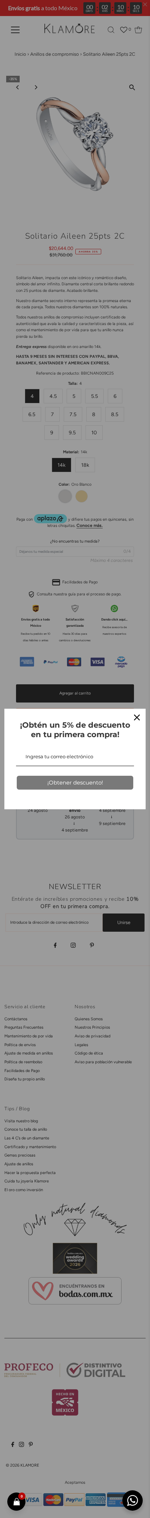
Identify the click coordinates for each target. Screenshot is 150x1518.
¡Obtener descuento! (75, 782)
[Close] (137, 717)
